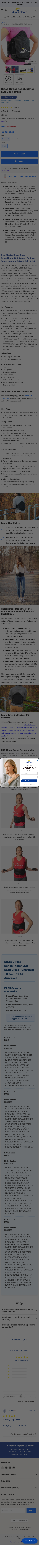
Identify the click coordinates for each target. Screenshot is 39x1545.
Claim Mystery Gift (29, 780)
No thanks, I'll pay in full (29, 784)
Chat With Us (31, 1541)
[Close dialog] (37, 760)
